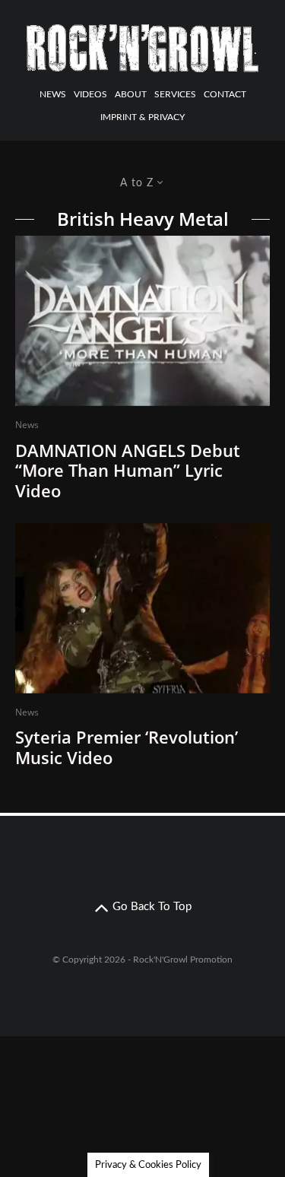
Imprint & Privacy (142, 117)
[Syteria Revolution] (142, 608)
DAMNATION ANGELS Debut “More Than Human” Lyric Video (127, 470)
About (131, 94)
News (53, 94)
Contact (225, 94)
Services (175, 94)
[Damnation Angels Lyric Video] (142, 321)
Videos (90, 94)
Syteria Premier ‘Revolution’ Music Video (126, 747)
